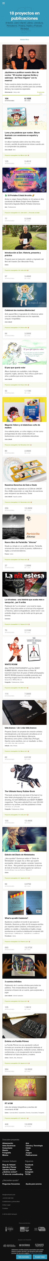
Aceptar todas (40, 1257)
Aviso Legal (6, 1205)
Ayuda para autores (34, 1184)
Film (27, 1150)
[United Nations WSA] (40, 1229)
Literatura (38, 22)
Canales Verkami (9, 1169)
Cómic (28, 1148)
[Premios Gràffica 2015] (9, 1229)
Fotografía (6, 1152)
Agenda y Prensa (9, 1167)
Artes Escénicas (8, 1145)
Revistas (24, 28)
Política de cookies (36, 1253)
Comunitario (7, 1148)
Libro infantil (20, 22)
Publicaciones (31, 1155)
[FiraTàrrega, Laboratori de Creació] (24, 1245)
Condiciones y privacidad (11, 1201)
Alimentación (7, 1143)
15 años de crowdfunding (12, 1174)
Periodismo (12, 25)
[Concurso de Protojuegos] (9, 1245)
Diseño (5, 1150)
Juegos (29, 1152)
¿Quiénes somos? (9, 1172)
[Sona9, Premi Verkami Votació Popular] (40, 1245)
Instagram (29, 1172)
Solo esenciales (24, 1257)
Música (5, 1155)
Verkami (24, 4)
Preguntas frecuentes (11, 1184)
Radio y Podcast (34, 25)
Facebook (29, 1164)
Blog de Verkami (8, 1164)
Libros (30, 22)
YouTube (28, 1169)
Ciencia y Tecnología (34, 1145)
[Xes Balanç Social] (24, 1229)
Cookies (5, 1208)
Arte (27, 1143)
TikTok (28, 1174)
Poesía (21, 25)
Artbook (9, 22)
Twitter (28, 1167)
